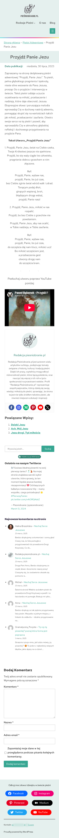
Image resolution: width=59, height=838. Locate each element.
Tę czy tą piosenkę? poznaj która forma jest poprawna (31, 631)
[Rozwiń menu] (52, 31)
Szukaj (48, 448)
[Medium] (26, 407)
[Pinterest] (33, 407)
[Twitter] (48, 407)
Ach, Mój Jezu (19, 428)
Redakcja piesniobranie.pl (27, 554)
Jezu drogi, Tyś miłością (25, 432)
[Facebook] (11, 407)
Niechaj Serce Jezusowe (36, 582)
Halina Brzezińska (23, 526)
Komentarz (11, 686)
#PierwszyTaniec (19, 496)
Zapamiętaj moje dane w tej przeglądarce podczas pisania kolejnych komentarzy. (31, 752)
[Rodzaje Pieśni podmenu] (34, 23)
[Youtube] (40, 407)
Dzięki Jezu (18, 424)
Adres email (12, 735)
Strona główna (12, 42)
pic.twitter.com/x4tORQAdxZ (25, 499)
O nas (42, 22)
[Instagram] (19, 407)
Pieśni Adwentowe (33, 42)
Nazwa (9, 722)
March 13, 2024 (18, 508)
